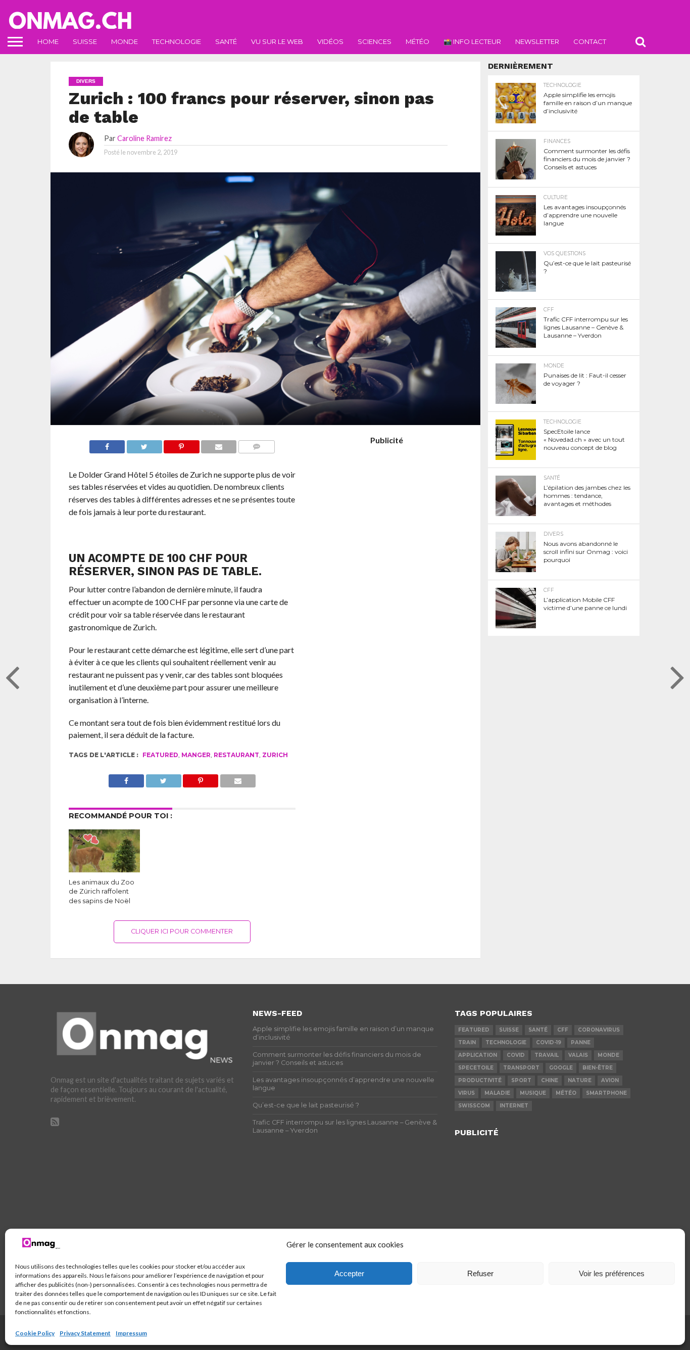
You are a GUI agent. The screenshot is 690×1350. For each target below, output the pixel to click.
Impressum (131, 1333)
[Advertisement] (386, 591)
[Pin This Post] (182, 444)
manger (196, 755)
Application (477, 1055)
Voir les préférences (612, 1273)
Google (561, 1067)
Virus (466, 1093)
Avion (610, 1080)
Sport (521, 1080)
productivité (480, 1080)
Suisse (85, 41)
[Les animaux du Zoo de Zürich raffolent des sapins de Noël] (104, 869)
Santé (226, 41)
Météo (417, 41)
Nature (580, 1080)
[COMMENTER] (256, 444)
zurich (275, 755)
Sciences (374, 41)
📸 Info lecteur (472, 41)
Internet (514, 1105)
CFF (562, 1030)
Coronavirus (599, 1030)
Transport (521, 1067)
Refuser (480, 1273)
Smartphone (606, 1093)
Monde (124, 41)
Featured (160, 755)
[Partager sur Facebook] (107, 444)
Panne (580, 1042)
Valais (578, 1055)
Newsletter (537, 41)
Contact (589, 41)
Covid (516, 1055)
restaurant (236, 755)
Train (467, 1042)
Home (48, 41)
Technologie (176, 41)
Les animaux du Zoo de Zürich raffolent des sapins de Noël (101, 891)
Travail (546, 1055)
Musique (533, 1093)
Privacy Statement (85, 1333)
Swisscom (474, 1105)
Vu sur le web (277, 41)
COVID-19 (548, 1042)
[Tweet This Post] (144, 444)
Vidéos (330, 41)
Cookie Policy (35, 1333)
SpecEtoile (476, 1067)
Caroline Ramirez (144, 138)
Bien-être (597, 1067)
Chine (549, 1080)
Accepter (349, 1273)
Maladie (497, 1093)
